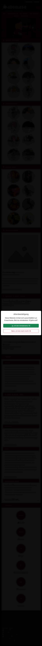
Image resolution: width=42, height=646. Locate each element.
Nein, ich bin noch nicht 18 (21, 331)
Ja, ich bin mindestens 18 (21, 326)
